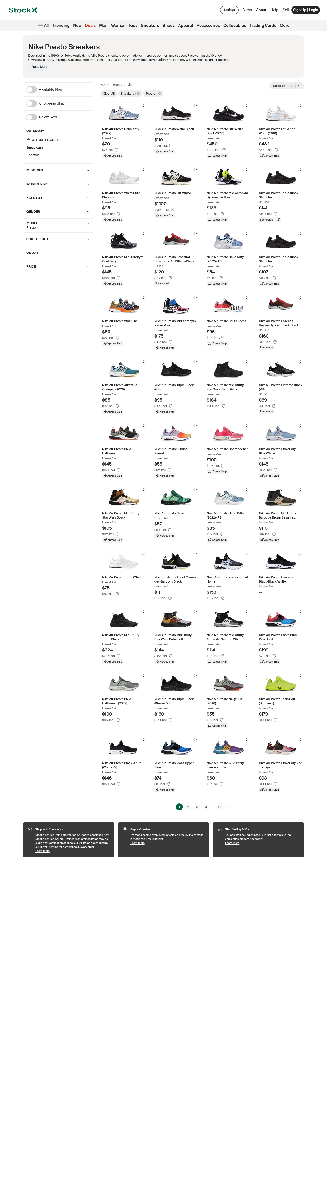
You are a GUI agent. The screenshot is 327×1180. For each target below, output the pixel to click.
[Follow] (142, 105)
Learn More (72, 851)
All (46, 25)
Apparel (185, 25)
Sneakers (150, 25)
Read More (39, 67)
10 (220, 807)
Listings (229, 10)
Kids (133, 25)
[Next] (227, 806)
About (262, 11)
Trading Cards (263, 25)
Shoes (169, 25)
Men (103, 25)
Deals (90, 25)
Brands (118, 85)
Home (104, 85)
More (285, 25)
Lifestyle (33, 155)
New (77, 25)
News (247, 10)
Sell (286, 10)
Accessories (208, 25)
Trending (61, 25)
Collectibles (234, 25)
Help (274, 10)
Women (118, 25)
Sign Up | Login (305, 10)
